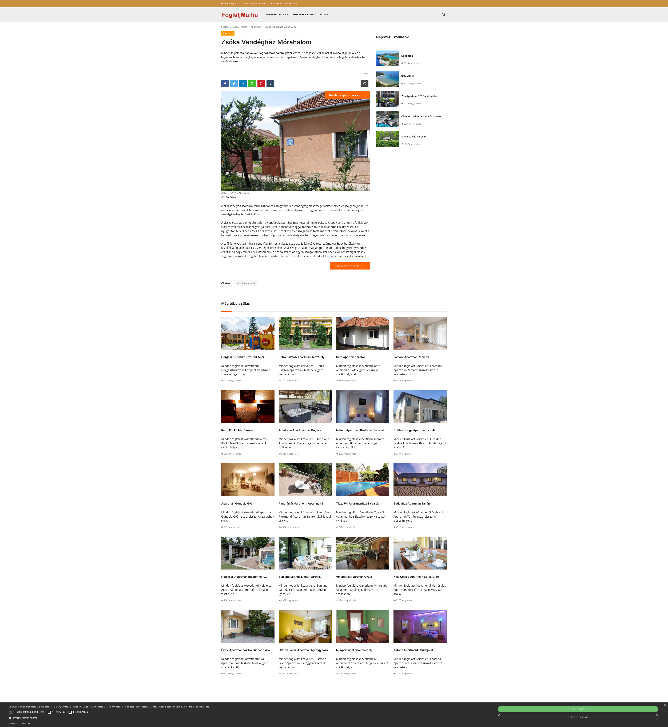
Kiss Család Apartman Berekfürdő (416, 576)
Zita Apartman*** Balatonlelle (419, 96)
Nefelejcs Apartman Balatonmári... (244, 576)
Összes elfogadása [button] (578, 709)
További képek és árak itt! (346, 95)
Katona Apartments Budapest (413, 650)
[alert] (334, 714)
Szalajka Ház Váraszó (414, 136)
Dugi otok (407, 55)
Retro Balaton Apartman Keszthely (301, 357)
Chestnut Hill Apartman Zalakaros (421, 116)
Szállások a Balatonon (255, 3)
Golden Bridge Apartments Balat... (416, 430)
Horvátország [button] (303, 14)
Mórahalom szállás (246, 282)
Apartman (256, 26)
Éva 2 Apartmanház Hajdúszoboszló (245, 650)
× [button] (665, 705)
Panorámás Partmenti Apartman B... (302, 503)
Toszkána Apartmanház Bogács (300, 430)
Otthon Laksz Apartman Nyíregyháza (303, 650)
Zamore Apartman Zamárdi (411, 357)
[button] (10, 712)
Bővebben (204, 706)
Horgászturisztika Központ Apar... (244, 357)
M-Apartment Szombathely (354, 650)
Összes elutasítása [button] (578, 717)
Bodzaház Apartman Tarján (411, 503)
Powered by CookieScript (19, 723)
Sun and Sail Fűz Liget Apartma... (301, 576)
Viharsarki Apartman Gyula (354, 576)
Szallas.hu (231, 196)
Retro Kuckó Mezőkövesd (238, 430)
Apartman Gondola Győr (237, 503)
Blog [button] (323, 14)
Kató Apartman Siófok (350, 357)
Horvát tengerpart (230, 3)
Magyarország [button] (276, 14)
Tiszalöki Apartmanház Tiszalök (357, 503)
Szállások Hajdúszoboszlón (283, 3)
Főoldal (225, 26)
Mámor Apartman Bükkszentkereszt (360, 430)
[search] (443, 14)
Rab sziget (407, 75)
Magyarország (240, 26)
